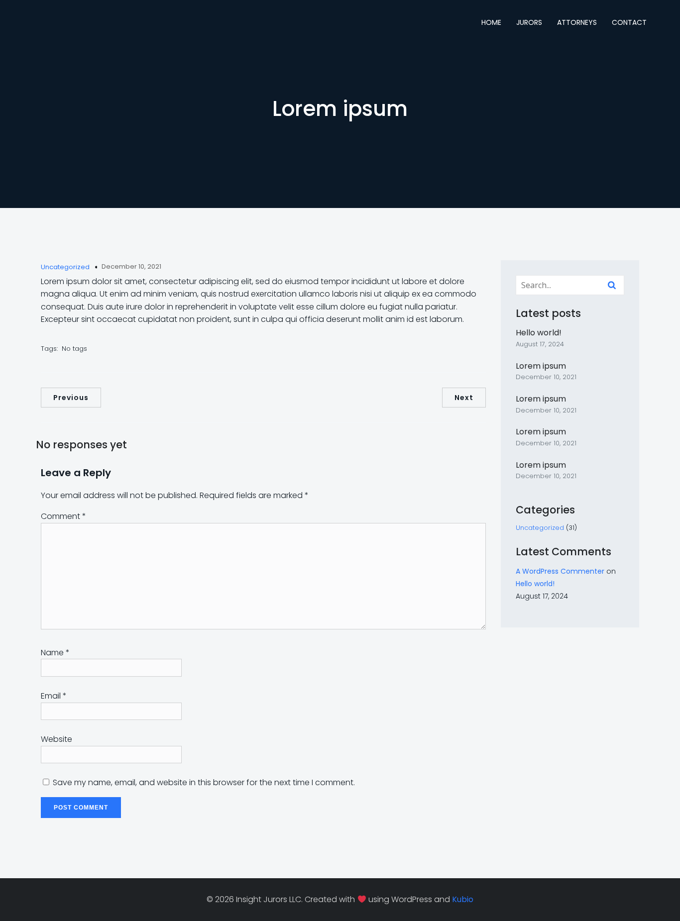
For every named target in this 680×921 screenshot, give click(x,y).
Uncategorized (65, 267)
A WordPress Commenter (560, 571)
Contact (629, 22)
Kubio (462, 899)
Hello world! (539, 332)
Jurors (529, 22)
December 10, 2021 (131, 266)
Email (54, 696)
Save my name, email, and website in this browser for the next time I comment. (204, 782)
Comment (63, 516)
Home (491, 22)
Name (55, 652)
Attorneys (577, 22)
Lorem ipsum (541, 366)
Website (56, 739)
